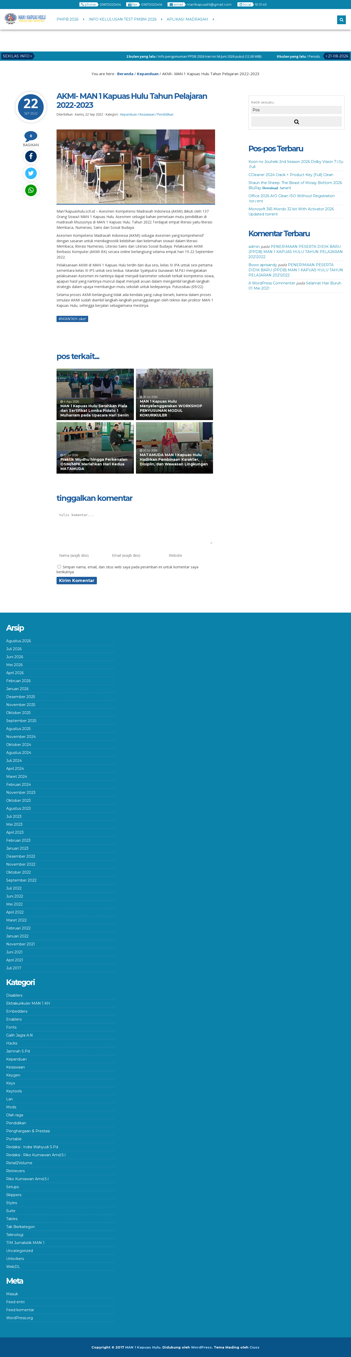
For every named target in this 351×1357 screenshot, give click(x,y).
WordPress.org (19, 1318)
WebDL (13, 1266)
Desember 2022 (20, 856)
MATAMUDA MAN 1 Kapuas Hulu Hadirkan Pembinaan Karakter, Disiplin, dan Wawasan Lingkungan (174, 462)
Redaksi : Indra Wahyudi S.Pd (32, 1147)
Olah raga (14, 1115)
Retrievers (15, 1171)
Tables (11, 1218)
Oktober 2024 (18, 744)
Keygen (13, 1075)
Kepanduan (148, 73)
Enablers (14, 1019)
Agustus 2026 (18, 641)
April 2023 (15, 832)
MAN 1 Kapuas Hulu (142, 1347)
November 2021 (20, 944)
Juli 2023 (14, 816)
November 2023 (20, 792)
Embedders (16, 1011)
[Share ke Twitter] (31, 173)
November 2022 (20, 864)
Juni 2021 (14, 952)
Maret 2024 (16, 776)
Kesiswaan (147, 114)
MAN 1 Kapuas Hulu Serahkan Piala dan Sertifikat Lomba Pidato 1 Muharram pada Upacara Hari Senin (94, 410)
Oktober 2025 (18, 712)
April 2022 (15, 912)
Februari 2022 (18, 928)
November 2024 (21, 736)
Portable (14, 1139)
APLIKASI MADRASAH (187, 19)
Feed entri (15, 1302)
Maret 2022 (16, 920)
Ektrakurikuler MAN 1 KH (28, 1003)
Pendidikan (165, 114)
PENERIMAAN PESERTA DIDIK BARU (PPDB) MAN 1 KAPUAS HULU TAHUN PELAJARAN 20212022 (295, 251)
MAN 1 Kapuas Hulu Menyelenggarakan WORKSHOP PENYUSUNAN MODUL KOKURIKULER (171, 408)
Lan (9, 1099)
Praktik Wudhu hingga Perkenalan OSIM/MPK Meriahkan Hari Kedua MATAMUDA (93, 464)
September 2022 (21, 880)
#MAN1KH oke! (72, 319)
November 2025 (20, 704)
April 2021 (14, 960)
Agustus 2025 (18, 728)
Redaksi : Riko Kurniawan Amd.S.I (36, 1155)
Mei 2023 (14, 824)
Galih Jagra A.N (19, 1035)
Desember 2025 (20, 696)
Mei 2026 (14, 665)
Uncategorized (19, 1250)
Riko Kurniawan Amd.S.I (27, 1179)
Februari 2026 (18, 680)
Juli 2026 (14, 649)
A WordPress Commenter (271, 283)
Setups (12, 1187)
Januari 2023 (17, 848)
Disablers (14, 995)
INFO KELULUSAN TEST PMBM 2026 (122, 19)
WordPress (201, 1347)
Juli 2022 (14, 888)
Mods (11, 1107)
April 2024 (15, 768)
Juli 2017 (13, 968)
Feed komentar (20, 1310)
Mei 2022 (14, 904)
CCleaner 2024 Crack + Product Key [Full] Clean (290, 174)
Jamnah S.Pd (18, 1051)
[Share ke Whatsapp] (31, 190)
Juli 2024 (14, 760)
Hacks (11, 1043)
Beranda (125, 73)
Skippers (13, 1195)
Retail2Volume (19, 1163)
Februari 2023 (18, 840)
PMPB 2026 (67, 19)
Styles (11, 1203)
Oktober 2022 (18, 872)
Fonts (11, 1027)
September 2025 (21, 720)
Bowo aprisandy (262, 265)
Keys (10, 1083)
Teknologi (14, 1234)
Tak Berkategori (20, 1226)
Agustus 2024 (18, 752)
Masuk (12, 1294)
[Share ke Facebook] (31, 156)
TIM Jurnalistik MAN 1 (25, 1242)
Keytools (14, 1091)
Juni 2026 (14, 657)
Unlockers (15, 1258)
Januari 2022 (17, 936)
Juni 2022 (14, 896)
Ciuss (255, 1347)
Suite (10, 1210)
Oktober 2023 (18, 800)
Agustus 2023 (18, 808)
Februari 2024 (18, 784)
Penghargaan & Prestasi (28, 1131)
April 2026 (15, 673)
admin (254, 246)
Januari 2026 (17, 688)
